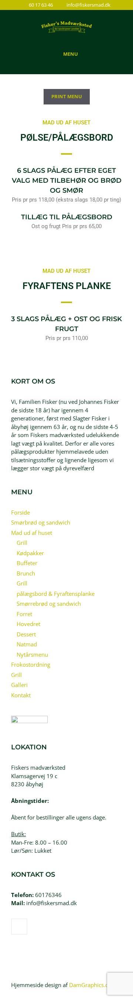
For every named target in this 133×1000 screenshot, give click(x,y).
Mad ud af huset (31, 532)
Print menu (66, 96)
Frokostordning (30, 664)
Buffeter (27, 563)
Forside (20, 512)
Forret (24, 614)
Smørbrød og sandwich (40, 522)
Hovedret (28, 624)
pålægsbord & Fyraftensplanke (56, 593)
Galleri (19, 684)
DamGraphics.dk (90, 985)
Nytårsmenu (32, 654)
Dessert (26, 634)
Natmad (27, 644)
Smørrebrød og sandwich (49, 603)
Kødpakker (30, 553)
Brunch (26, 573)
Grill (22, 542)
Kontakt (21, 695)
